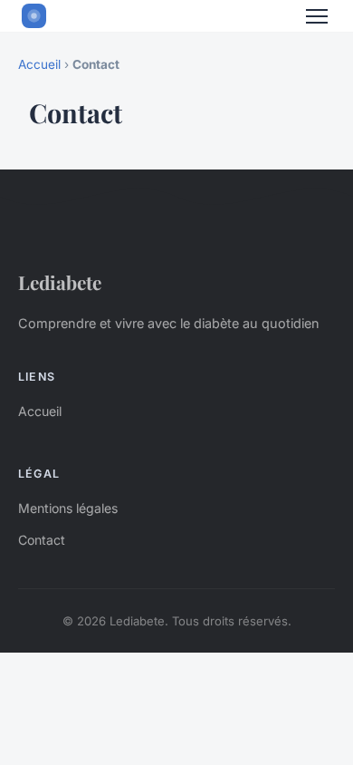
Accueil (39, 64)
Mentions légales (68, 508)
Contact (41, 539)
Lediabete (59, 282)
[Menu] (317, 16)
